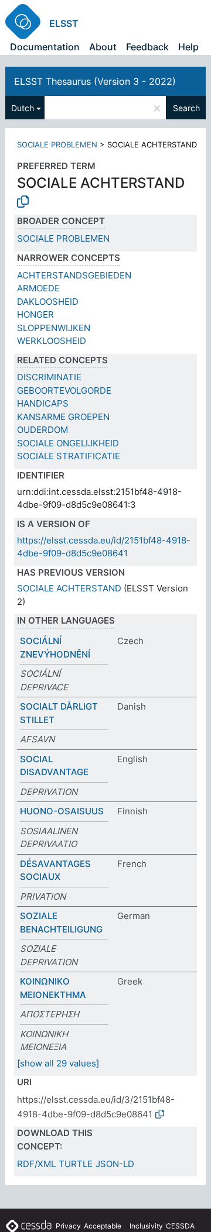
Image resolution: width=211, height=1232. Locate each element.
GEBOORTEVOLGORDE (64, 390)
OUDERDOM (42, 429)
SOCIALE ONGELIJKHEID (68, 443)
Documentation (45, 47)
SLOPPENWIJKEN (53, 327)
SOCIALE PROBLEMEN (57, 144)
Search (186, 108)
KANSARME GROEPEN (63, 416)
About (103, 47)
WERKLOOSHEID (51, 340)
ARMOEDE (38, 288)
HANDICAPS (43, 403)
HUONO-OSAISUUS (62, 811)
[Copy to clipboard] (23, 202)
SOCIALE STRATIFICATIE (68, 456)
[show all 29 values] (58, 1063)
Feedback (147, 47)
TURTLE (76, 1163)
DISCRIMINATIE (49, 377)
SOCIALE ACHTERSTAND (69, 588)
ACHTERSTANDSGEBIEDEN (74, 275)
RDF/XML (36, 1163)
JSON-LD (115, 1163)
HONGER (35, 314)
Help (188, 47)
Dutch (22, 108)
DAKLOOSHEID (48, 301)
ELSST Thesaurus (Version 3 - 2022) (95, 81)
